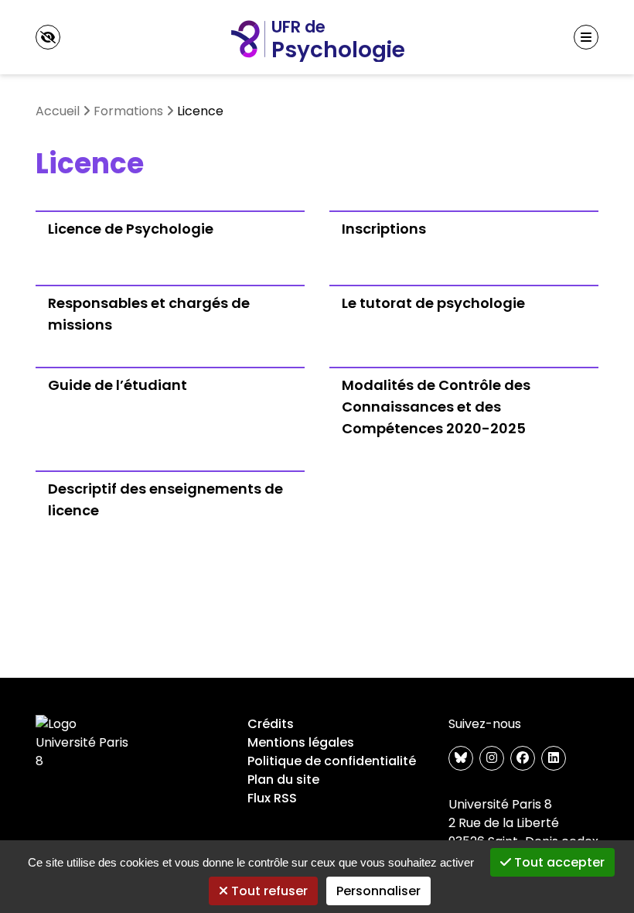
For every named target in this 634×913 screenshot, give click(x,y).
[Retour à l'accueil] (317, 37)
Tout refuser (268, 891)
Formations (128, 111)
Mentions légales (300, 742)
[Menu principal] (586, 37)
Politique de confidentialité (331, 761)
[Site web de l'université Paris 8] (85, 743)
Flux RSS (272, 798)
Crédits (270, 724)
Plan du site (283, 779)
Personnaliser (378, 891)
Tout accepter (558, 862)
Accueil (58, 111)
